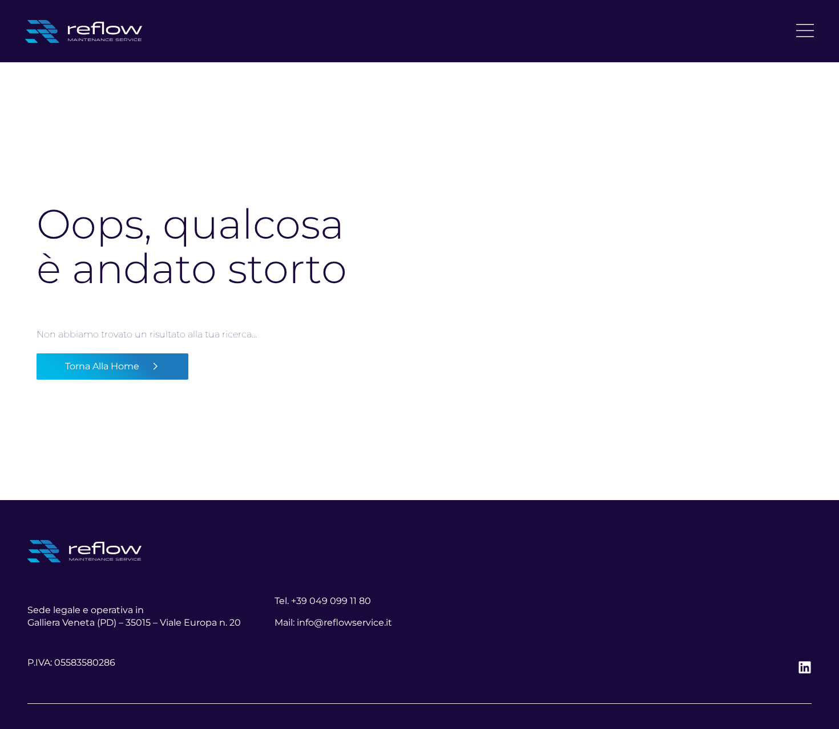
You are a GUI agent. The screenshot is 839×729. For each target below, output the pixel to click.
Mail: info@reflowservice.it (333, 622)
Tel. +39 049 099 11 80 (323, 600)
